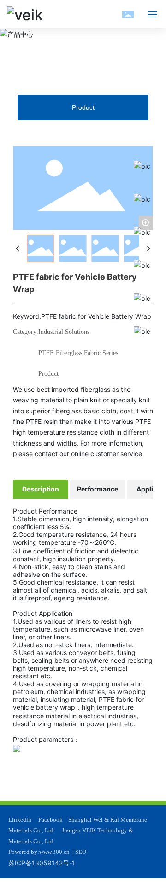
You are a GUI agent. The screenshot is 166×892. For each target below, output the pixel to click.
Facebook (50, 819)
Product (83, 107)
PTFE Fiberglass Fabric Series (78, 353)
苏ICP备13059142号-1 (41, 863)
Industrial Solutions (63, 331)
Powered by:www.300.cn (39, 851)
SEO (80, 851)
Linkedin (19, 819)
